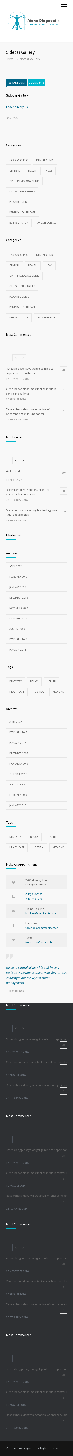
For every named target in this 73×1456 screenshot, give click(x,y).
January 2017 (17, 587)
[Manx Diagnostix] (33, 21)
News (49, 170)
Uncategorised (47, 222)
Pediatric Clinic (19, 202)
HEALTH (51, 681)
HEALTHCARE (16, 691)
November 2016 (18, 608)
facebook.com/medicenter (41, 928)
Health (32, 170)
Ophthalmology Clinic (24, 181)
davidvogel (13, 118)
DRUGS (34, 681)
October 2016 (18, 618)
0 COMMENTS (36, 82)
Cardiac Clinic (18, 160)
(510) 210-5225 (33, 894)
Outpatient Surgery (22, 191)
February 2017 (18, 577)
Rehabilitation (18, 222)
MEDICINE (58, 691)
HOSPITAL (38, 691)
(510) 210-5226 (33, 899)
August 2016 (17, 629)
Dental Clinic (45, 160)
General (14, 170)
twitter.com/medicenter (39, 942)
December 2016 (18, 597)
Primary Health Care (22, 212)
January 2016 (17, 649)
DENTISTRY (15, 681)
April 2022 (15, 566)
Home (9, 59)
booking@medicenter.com (41, 913)
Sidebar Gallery (17, 95)
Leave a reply (15, 107)
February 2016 (18, 639)
